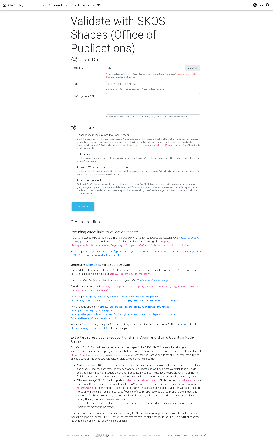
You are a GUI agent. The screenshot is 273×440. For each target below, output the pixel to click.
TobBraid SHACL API (177, 435)
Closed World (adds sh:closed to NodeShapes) (103, 134)
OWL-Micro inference (168, 171)
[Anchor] (67, 59)
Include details (85, 154)
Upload (80, 68)
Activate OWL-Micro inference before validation (103, 167)
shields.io (93, 264)
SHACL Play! (15, 5)
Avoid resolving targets (89, 180)
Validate (83, 206)
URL (78, 84)
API (99, 5)
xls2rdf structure (126, 77)
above (183, 324)
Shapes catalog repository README (90, 328)
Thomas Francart (88, 435)
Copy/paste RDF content (84, 98)
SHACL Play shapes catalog (152, 280)
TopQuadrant (196, 435)
